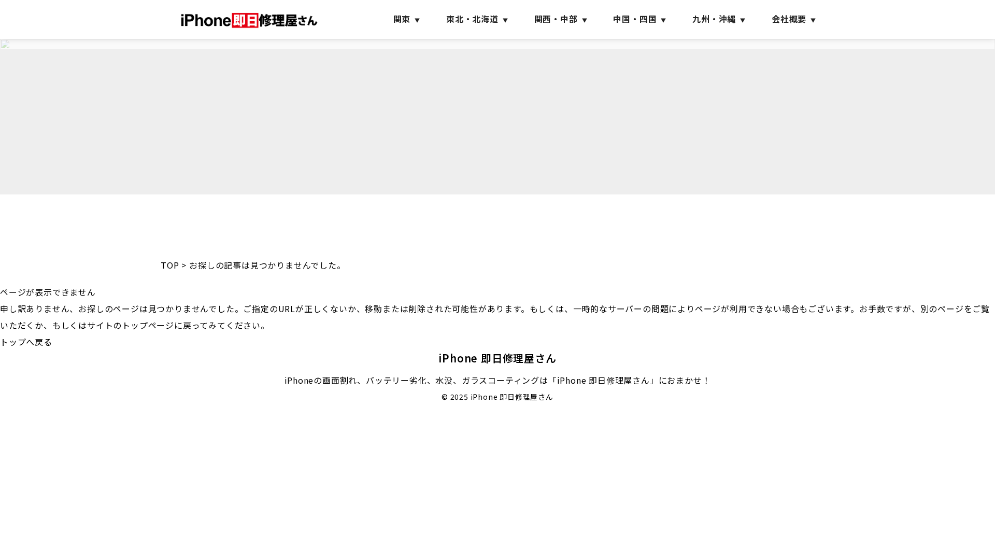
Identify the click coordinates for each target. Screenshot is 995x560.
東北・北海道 (472, 18)
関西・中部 (556, 18)
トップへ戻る (26, 341)
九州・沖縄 (714, 18)
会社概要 (789, 18)
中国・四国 (635, 18)
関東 (402, 18)
